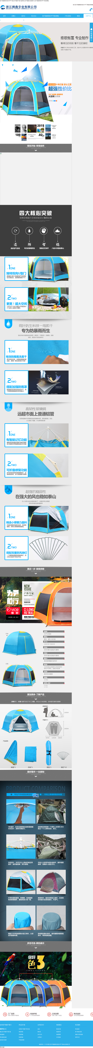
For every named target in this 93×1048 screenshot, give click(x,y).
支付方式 (40, 1034)
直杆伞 (23, 16)
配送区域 (58, 1029)
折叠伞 (13, 16)
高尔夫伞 (33, 16)
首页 (4, 16)
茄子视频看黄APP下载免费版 (50, 16)
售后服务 (77, 1025)
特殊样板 (21, 1034)
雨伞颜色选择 (3, 1037)
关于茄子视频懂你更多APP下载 (12, 20)
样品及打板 (22, 1025)
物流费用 (58, 1034)
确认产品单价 (3, 1029)
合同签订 (40, 1037)
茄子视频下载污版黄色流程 (34, 20)
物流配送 (58, 1025)
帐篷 (78, 16)
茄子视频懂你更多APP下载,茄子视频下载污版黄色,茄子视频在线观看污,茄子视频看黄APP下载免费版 (24, 0)
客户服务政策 (78, 1031)
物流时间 (58, 1031)
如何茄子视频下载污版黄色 (5, 1025)
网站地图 (2, 1047)
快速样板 (21, 1037)
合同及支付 (41, 1025)
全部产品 (88, 16)
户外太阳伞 (68, 16)
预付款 (39, 1031)
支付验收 (58, 1037)
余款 (39, 1029)
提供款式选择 (3, 1040)
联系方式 (77, 1037)
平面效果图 (21, 1040)
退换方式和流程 (79, 1034)
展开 (91, 35)
